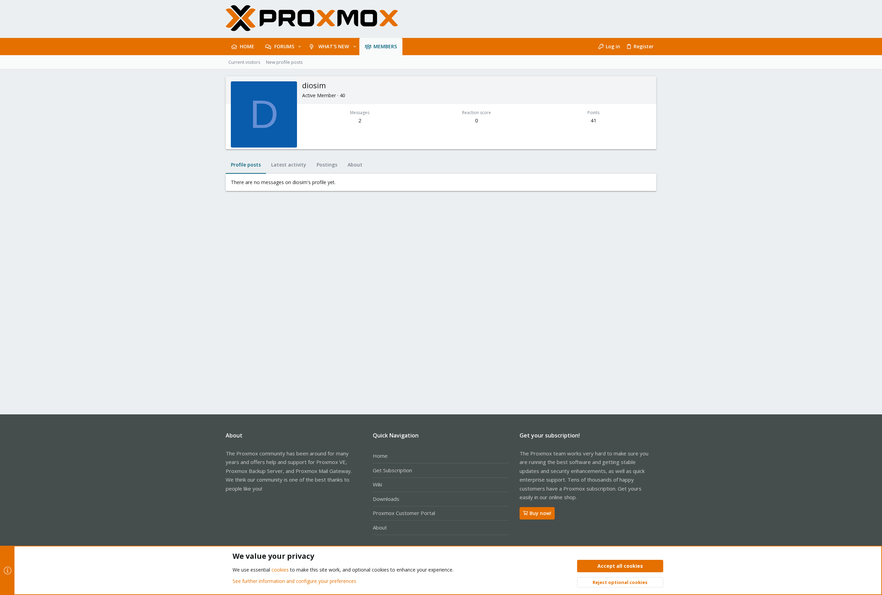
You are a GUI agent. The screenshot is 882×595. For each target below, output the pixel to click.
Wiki (377, 484)
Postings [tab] (327, 164)
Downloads (386, 498)
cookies (280, 569)
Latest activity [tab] (288, 164)
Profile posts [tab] (246, 164)
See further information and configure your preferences (294, 581)
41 (594, 120)
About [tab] (355, 164)
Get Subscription (392, 470)
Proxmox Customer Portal (404, 513)
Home (380, 455)
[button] (299, 46)
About (380, 527)
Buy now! (540, 513)
